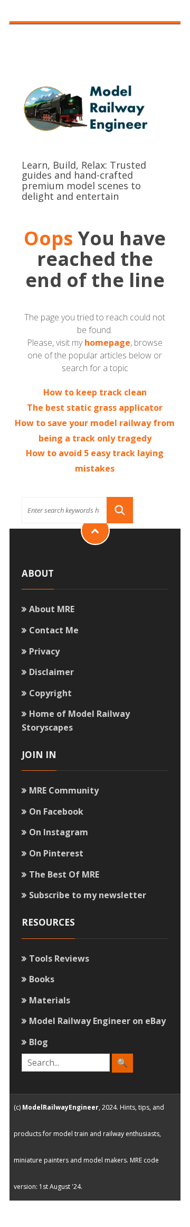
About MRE (51, 609)
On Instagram (58, 832)
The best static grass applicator (95, 407)
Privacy (44, 651)
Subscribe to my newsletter (87, 895)
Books (41, 979)
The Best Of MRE (64, 874)
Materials (49, 1000)
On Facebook (56, 811)
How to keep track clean (95, 392)
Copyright (50, 693)
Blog (38, 1042)
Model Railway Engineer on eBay (97, 1021)
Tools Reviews (59, 958)
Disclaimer (51, 672)
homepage (107, 342)
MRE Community (64, 790)
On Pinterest (56, 853)
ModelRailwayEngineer (60, 1107)
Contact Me (54, 630)
